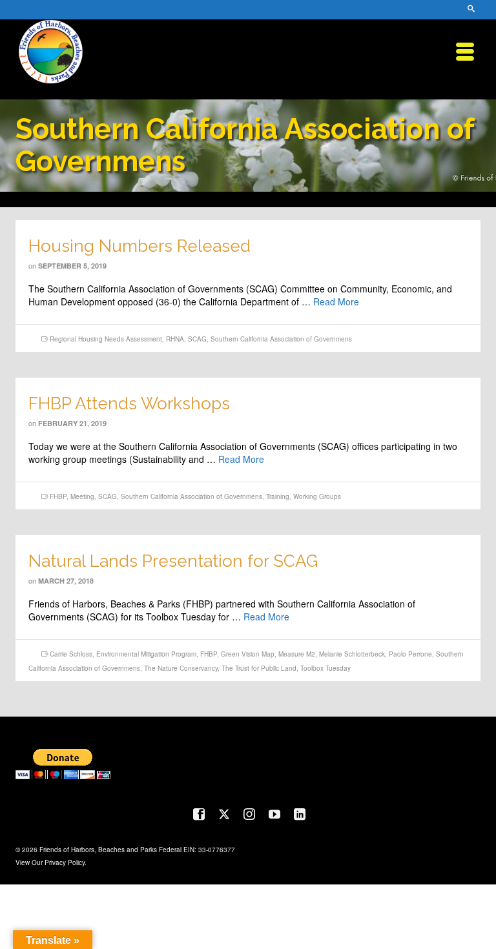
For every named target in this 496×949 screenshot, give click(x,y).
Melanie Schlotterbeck (352, 653)
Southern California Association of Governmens (281, 338)
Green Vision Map (247, 653)
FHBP (58, 496)
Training (277, 496)
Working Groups (317, 496)
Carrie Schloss (71, 653)
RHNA (175, 338)
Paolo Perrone (410, 653)
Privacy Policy (65, 862)
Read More (336, 301)
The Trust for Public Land (259, 668)
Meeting (82, 496)
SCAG (197, 338)
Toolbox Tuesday (325, 668)
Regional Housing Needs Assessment (106, 338)
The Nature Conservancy (181, 668)
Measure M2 (296, 653)
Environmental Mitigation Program (146, 653)
